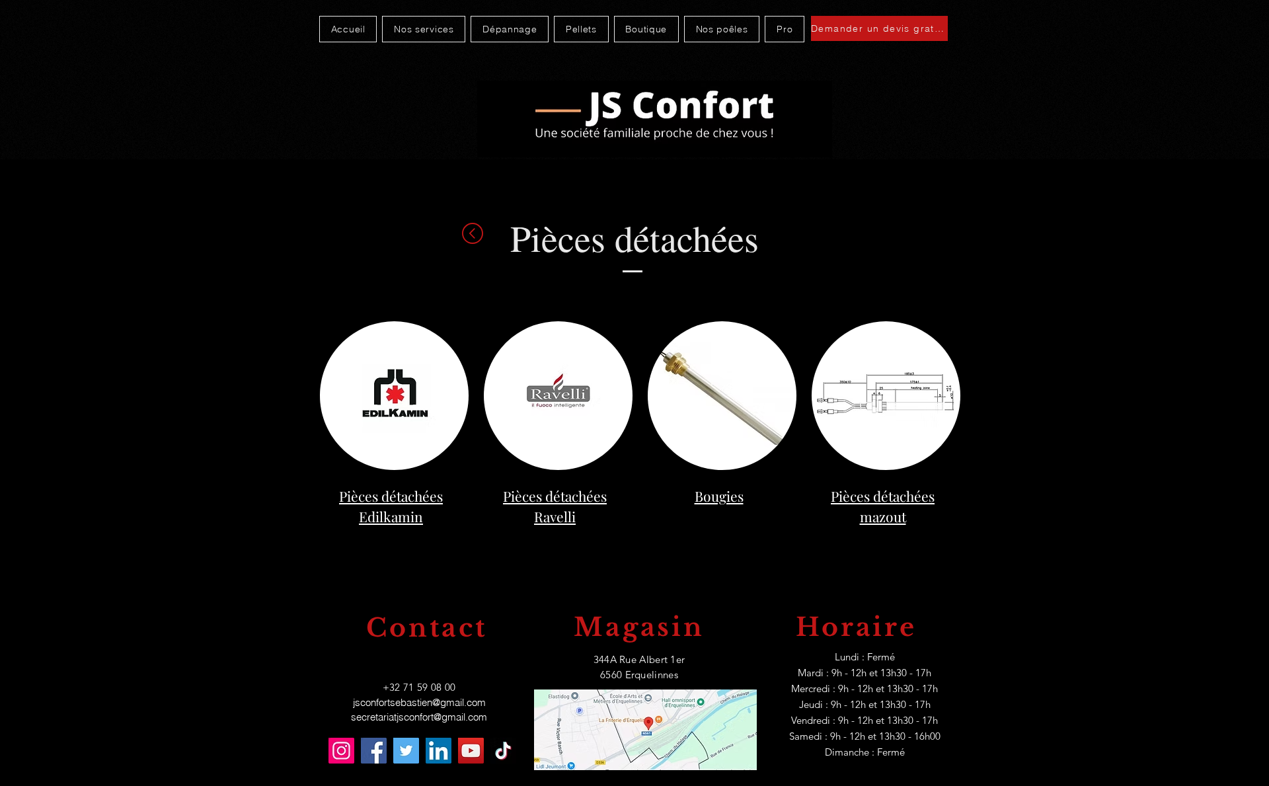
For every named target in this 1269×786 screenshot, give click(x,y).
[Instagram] (341, 751)
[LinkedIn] (438, 751)
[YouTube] (471, 751)
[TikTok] (503, 751)
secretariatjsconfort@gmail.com (419, 717)
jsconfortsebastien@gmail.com (419, 702)
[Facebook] (374, 751)
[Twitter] (406, 751)
